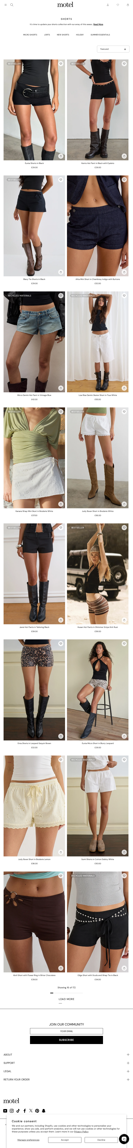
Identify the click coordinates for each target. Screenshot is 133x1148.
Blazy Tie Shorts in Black (34, 279)
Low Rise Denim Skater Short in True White (98, 395)
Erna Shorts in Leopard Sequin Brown (34, 743)
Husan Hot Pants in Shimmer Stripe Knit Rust (98, 627)
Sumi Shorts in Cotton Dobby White (97, 859)
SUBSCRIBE (66, 1040)
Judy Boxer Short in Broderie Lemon (34, 859)
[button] (60, 63)
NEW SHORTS (63, 34)
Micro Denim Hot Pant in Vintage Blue (34, 395)
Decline (101, 1139)
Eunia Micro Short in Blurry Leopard (98, 743)
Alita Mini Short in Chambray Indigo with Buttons (98, 279)
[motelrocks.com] (65, 5)
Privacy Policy (81, 1131)
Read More (98, 24)
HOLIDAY (80, 34)
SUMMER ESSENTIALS (100, 34)
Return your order (17, 1079)
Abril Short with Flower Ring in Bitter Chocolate (34, 975)
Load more (66, 999)
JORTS (47, 34)
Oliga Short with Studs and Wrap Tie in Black (98, 975)
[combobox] (12, 5)
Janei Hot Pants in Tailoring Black (34, 627)
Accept (65, 1139)
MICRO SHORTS (30, 34)
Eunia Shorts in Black (34, 163)
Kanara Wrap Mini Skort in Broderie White (34, 511)
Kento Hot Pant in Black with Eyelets (97, 163)
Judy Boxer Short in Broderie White (98, 511)
